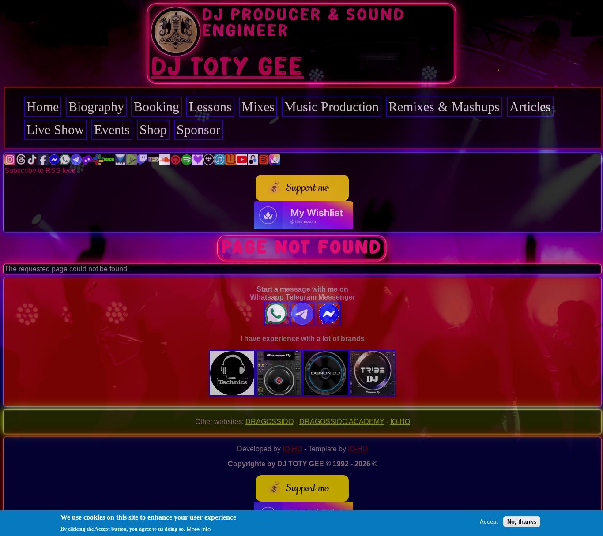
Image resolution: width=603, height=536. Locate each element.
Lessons (210, 106)
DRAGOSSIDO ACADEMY (341, 421)
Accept (489, 521)
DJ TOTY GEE (227, 67)
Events (112, 129)
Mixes (258, 106)
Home (42, 106)
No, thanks (521, 521)
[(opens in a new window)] (9, 162)
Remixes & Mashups (444, 106)
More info (199, 528)
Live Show (55, 129)
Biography (96, 106)
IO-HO (400, 421)
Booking (156, 106)
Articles (530, 106)
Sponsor (198, 129)
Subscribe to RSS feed (40, 170)
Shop (153, 129)
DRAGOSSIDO (269, 421)
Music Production (331, 106)
